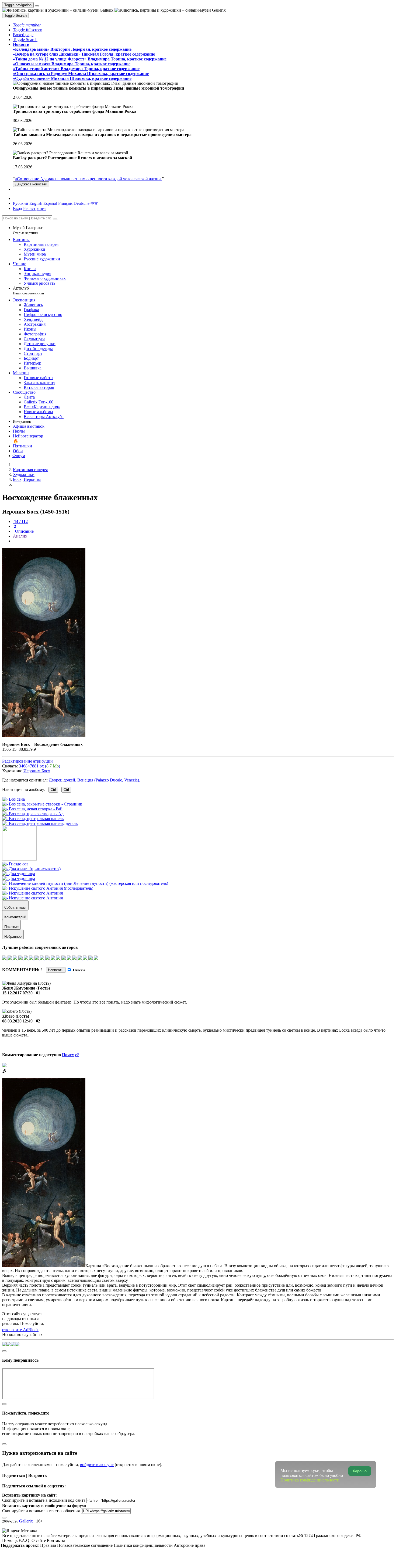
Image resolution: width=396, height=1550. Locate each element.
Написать (55, 970)
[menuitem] (94, 203)
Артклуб (28, 290)
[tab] (20, 521)
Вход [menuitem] (17, 208)
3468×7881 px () (39, 766)
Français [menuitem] (65, 203)
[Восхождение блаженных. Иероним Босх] (43, 735)
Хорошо (360, 1471)
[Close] (55, 219)
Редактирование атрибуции (27, 761)
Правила (48, 1545)
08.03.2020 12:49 (17, 1021)
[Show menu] (37, 6)
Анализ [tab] (20, 536)
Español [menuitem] (50, 203)
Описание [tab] (24, 531)
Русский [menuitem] (20, 203)
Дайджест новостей (31, 184)
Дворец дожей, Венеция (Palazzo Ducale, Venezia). (94, 780)
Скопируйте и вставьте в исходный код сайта (43, 1500)
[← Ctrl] (40, 823)
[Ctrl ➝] (15, 864)
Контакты (56, 1540)
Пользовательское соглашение (85, 1545)
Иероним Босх (36, 771)
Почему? (70, 1054)
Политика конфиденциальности (144, 1545)
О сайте (39, 1540)
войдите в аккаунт (97, 1464)
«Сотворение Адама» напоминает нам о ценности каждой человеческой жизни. (88, 178)
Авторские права (189, 1545)
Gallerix (26, 1521)
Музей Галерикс (28, 230)
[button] (27, 25)
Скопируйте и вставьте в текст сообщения (41, 1510)
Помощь (10, 1540)
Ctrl (53, 790)
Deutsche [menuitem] (81, 203)
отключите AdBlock (20, 1329)
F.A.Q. (25, 1540)
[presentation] (203, 541)
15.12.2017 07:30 (17, 993)
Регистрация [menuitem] (34, 208)
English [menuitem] (35, 203)
